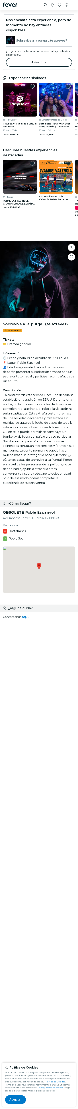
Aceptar (15, 1099)
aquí (25, 617)
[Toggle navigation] (73, 5)
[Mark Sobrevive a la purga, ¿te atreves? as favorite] (71, 257)
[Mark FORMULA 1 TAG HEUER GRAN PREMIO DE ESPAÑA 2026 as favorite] (32, 163)
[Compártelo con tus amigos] (71, 247)
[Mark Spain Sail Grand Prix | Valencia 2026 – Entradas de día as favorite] (68, 163)
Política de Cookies (55, 1081)
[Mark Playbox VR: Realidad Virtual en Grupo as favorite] (32, 86)
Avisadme (38, 62)
